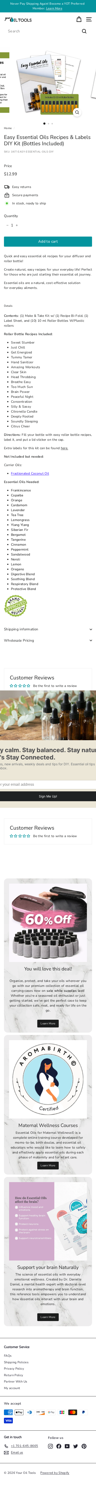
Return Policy (13, 1375)
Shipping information (21, 629)
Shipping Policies (16, 1362)
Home (8, 128)
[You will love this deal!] (48, 923)
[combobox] (48, 31)
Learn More (48, 1023)
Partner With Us (15, 1381)
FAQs (7, 1356)
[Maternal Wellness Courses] (48, 1079)
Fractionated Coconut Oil (30, 473)
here (64, 448)
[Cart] (78, 19)
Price (8, 166)
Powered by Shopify (54, 1473)
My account (12, 1388)
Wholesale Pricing (19, 640)
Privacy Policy (14, 1369)
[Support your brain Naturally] (48, 1221)
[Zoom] (77, 112)
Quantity (11, 216)
